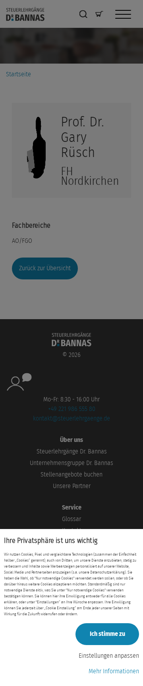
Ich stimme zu (107, 634)
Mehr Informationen (114, 671)
